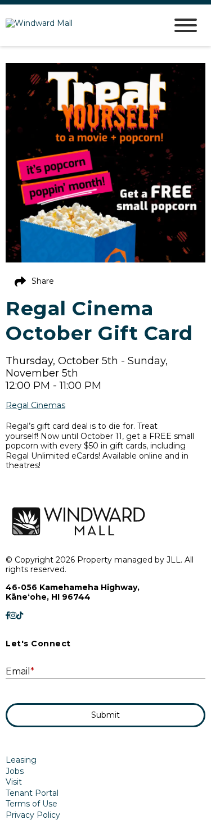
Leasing (21, 760)
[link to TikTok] (19, 616)
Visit (14, 782)
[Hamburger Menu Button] (185, 25)
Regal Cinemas (35, 405)
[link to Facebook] (8, 616)
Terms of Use (31, 804)
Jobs (15, 771)
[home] (77, 26)
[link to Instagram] (13, 616)
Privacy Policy (33, 815)
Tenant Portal (32, 793)
